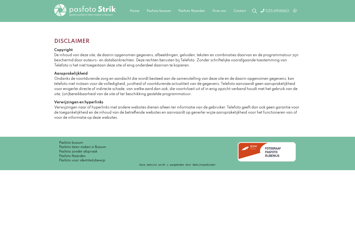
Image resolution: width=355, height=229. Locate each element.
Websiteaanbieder (204, 164)
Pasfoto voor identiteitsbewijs (82, 160)
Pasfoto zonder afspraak (78, 151)
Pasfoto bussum (159, 11)
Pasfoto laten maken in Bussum (82, 147)
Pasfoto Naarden (191, 11)
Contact (240, 11)
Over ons (219, 11)
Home (134, 11)
